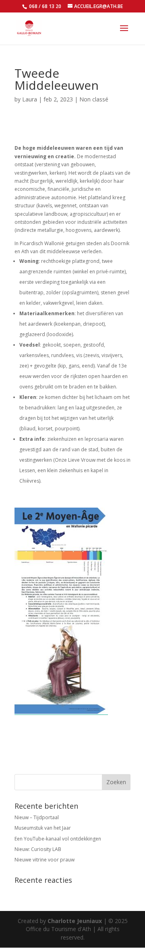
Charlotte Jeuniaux (75, 921)
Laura (29, 99)
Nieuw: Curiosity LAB (37, 849)
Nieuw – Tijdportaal (36, 817)
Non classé (93, 99)
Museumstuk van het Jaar (42, 827)
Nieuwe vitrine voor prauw (44, 859)
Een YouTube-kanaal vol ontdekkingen (57, 838)
